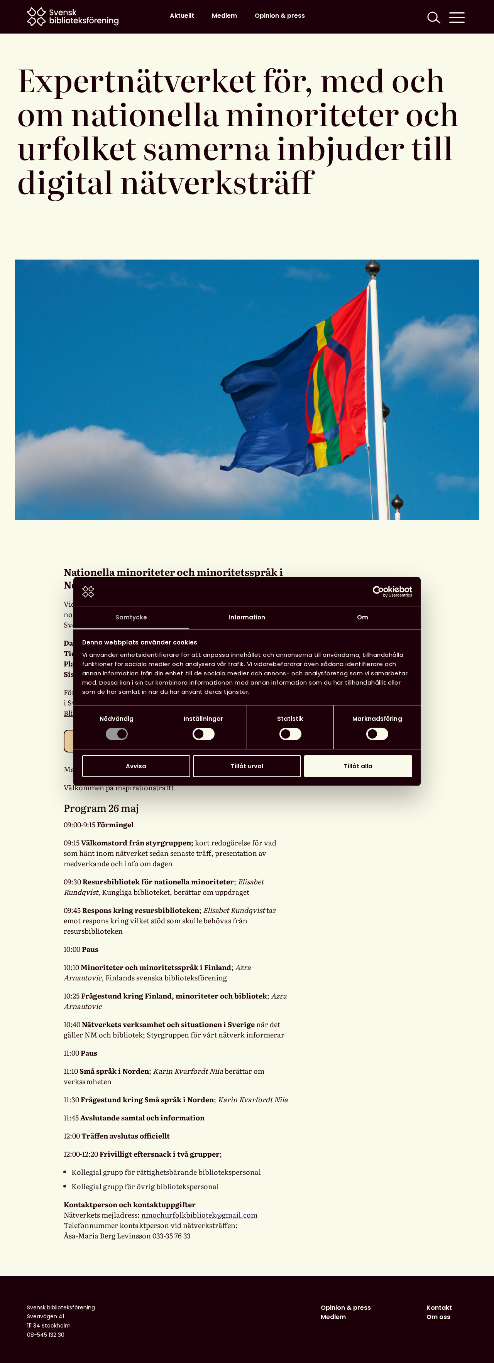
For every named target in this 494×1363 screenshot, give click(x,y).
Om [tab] (362, 617)
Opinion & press (280, 15)
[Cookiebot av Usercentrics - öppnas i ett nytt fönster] (378, 591)
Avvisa (136, 766)
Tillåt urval (247, 766)
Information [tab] (246, 617)
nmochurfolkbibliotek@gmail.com (199, 1214)
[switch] (204, 734)
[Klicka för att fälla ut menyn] (457, 16)
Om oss (438, 1316)
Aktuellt (182, 15)
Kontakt (439, 1307)
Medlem (224, 15)
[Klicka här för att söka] (433, 16)
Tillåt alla (358, 766)
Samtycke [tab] (131, 617)
